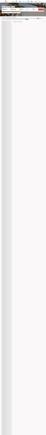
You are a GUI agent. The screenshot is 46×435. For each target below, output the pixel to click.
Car (37, 1)
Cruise (33, 1)
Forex (40, 1)
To (11, 8)
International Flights (8, 17)
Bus (29, 1)
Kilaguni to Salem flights (12, 19)
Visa (21, 1)
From (3, 8)
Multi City (13, 6)
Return (27, 8)
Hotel (17, 1)
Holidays (25, 1)
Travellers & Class (34, 8)
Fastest (20, 21)
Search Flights (41, 9)
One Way (4, 6)
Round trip (9, 6)
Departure (21, 8)
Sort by (42, 21)
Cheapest (16, 21)
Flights (14, 1)
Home (2, 17)
